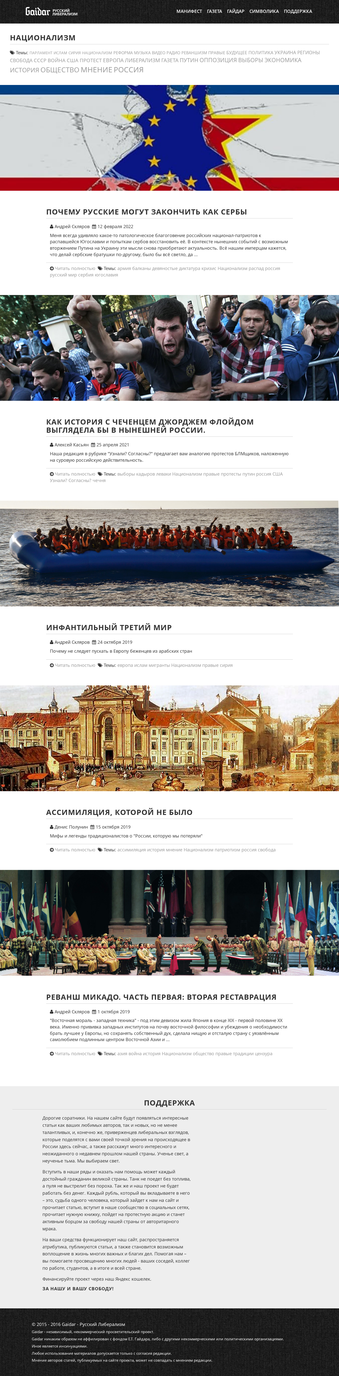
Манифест (189, 11)
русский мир (63, 275)
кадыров (145, 474)
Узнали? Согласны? (70, 480)
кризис (209, 268)
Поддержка (298, 11)
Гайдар (235, 11)
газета (169, 60)
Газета (214, 11)
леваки (163, 474)
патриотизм (227, 850)
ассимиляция (131, 850)
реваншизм (194, 52)
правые (216, 52)
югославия (106, 275)
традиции (243, 1053)
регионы (308, 52)
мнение (96, 69)
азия (122, 1053)
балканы (141, 268)
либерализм (142, 60)
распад (256, 268)
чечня (99, 480)
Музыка (142, 52)
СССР (40, 60)
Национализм (97, 52)
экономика (283, 60)
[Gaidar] (51, 11)
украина (285, 52)
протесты (231, 474)
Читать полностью (75, 268)
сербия (86, 275)
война (57, 60)
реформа (123, 52)
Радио (173, 52)
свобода (21, 60)
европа (113, 60)
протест (91, 60)
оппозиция (218, 60)
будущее (236, 52)
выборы (250, 60)
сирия (74, 52)
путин (189, 60)
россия (129, 69)
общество (59, 69)
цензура (263, 1053)
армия (124, 268)
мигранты (159, 665)
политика (260, 52)
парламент (41, 52)
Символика (264, 11)
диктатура (189, 268)
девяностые (165, 268)
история (24, 70)
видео (158, 52)
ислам (60, 52)
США (72, 60)
